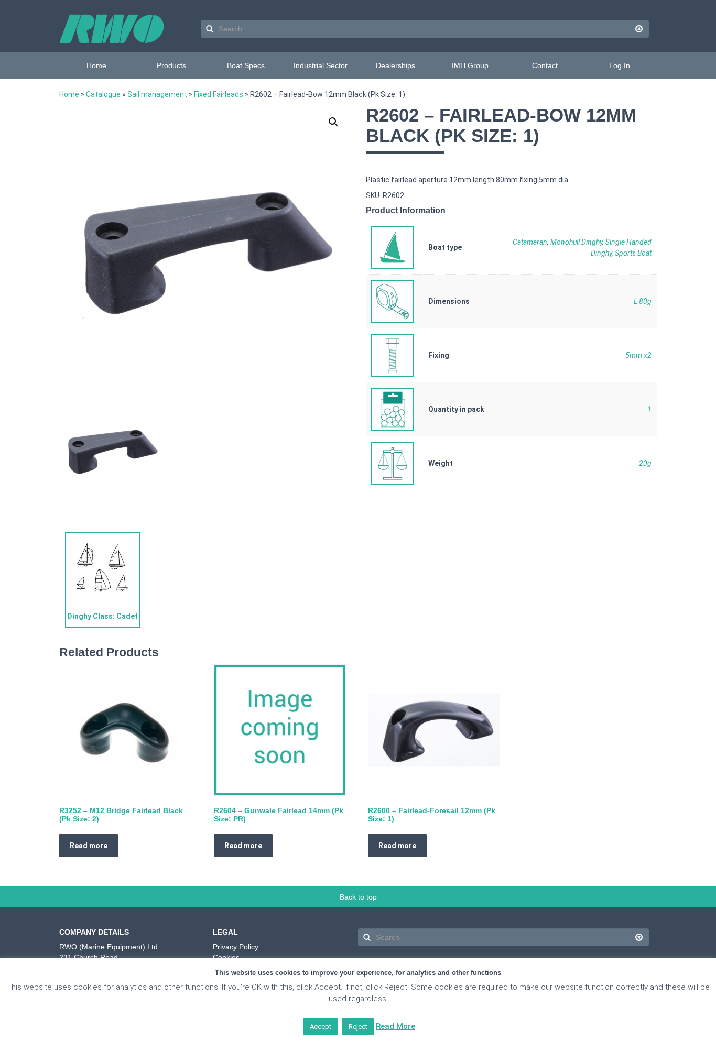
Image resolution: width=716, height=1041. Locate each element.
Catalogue (103, 94)
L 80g (643, 301)
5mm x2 (638, 355)
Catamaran (530, 242)
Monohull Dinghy (576, 242)
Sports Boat (633, 253)
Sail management (157, 94)
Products (171, 65)
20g (645, 463)
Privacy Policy (235, 947)
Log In (619, 65)
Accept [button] (320, 1027)
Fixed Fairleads (218, 94)
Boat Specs (246, 65)
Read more (88, 845)
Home (96, 65)
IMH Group (470, 65)
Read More (395, 1026)
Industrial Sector (321, 65)
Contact (545, 65)
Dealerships (395, 65)
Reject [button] (358, 1027)
